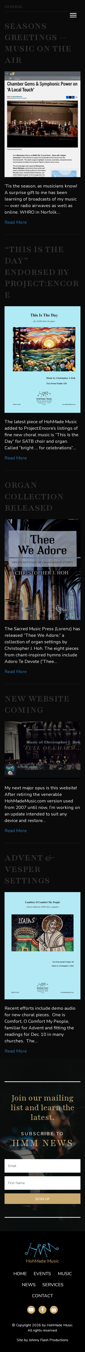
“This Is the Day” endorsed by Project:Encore (42, 272)
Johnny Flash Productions (48, 1340)
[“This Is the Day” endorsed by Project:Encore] (42, 359)
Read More (16, 222)
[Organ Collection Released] (42, 569)
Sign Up (42, 1199)
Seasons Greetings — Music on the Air (38, 43)
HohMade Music (42, 1261)
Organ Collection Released (34, 497)
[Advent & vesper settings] (42, 945)
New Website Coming (37, 704)
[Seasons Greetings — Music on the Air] (42, 124)
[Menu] (73, 15)
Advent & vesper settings (29, 869)
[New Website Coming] (42, 750)
